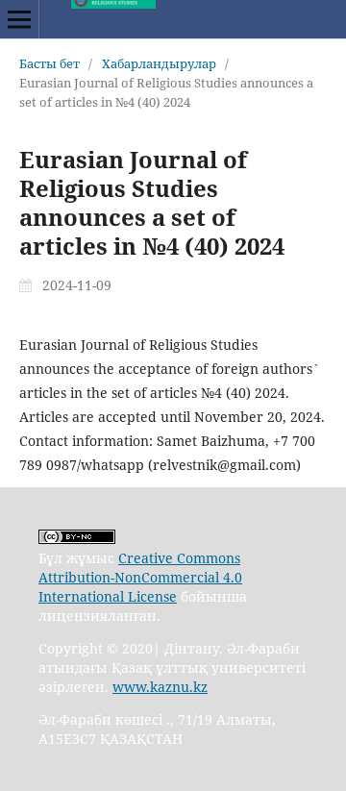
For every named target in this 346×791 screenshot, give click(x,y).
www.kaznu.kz (160, 687)
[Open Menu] (19, 19)
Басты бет (49, 63)
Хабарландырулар (159, 63)
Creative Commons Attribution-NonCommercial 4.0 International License (140, 577)
